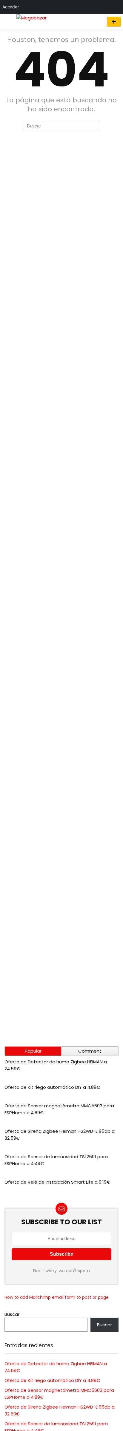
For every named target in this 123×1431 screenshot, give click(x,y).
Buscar (11, 1314)
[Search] (97, 22)
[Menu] (7, 22)
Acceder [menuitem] (10, 6)
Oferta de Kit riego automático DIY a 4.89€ (52, 1087)
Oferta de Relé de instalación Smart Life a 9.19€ (57, 1182)
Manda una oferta (114, 22)
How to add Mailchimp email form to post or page (56, 1297)
